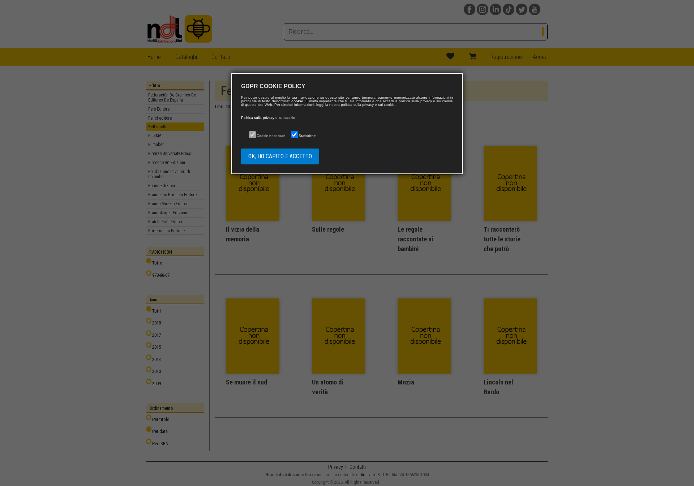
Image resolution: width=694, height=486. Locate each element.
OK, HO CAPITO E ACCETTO (280, 156)
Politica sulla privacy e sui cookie (268, 118)
